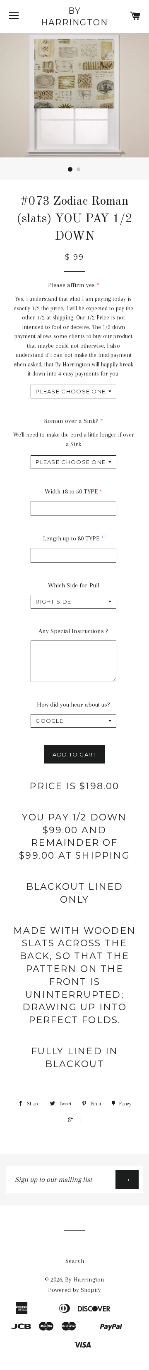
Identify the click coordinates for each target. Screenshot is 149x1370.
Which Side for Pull (73, 585)
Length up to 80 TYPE (71, 538)
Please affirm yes (71, 285)
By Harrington (74, 16)
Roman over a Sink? (71, 421)
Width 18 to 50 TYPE (71, 491)
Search (74, 1260)
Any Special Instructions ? (73, 631)
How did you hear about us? (73, 704)
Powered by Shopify (74, 1290)
